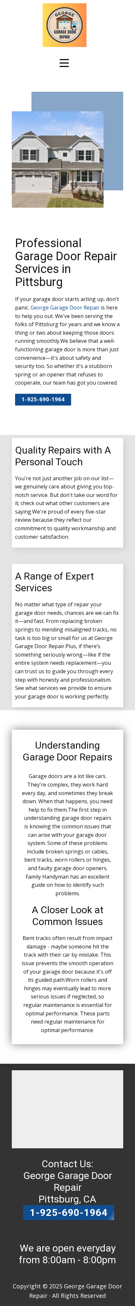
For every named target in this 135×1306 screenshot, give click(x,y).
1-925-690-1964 (43, 399)
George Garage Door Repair (65, 307)
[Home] (65, 25)
